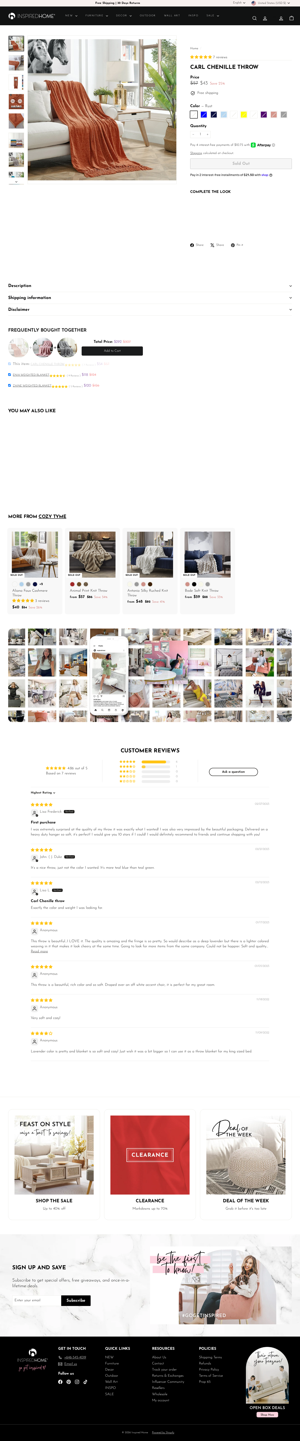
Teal (223, 114)
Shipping (196, 153)
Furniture (95, 15)
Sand (233, 114)
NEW (69, 15)
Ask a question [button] (233, 772)
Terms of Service (211, 1375)
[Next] (16, 180)
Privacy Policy (209, 1369)
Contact (158, 1363)
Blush (273, 114)
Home (194, 48)
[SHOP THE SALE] (54, 1155)
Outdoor (148, 15)
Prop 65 (205, 1382)
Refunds (205, 1363)
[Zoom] (102, 110)
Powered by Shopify (163, 1432)
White (253, 114)
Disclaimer (19, 310)
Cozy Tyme (52, 516)
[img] (41, 805)
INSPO (193, 15)
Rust (193, 114)
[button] (201, 57)
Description (19, 286)
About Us (159, 1357)
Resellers (158, 1388)
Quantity (198, 126)
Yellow (243, 114)
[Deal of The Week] (246, 1155)
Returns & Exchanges (167, 1375)
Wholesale (159, 1394)
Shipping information (29, 298)
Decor (122, 15)
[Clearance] (150, 1155)
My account (160, 1400)
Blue (203, 114)
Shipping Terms (210, 1357)
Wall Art (172, 15)
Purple (263, 114)
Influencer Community (168, 1382)
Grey (283, 114)
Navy (213, 114)
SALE (211, 15)
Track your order (164, 1369)
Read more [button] (39, 951)
